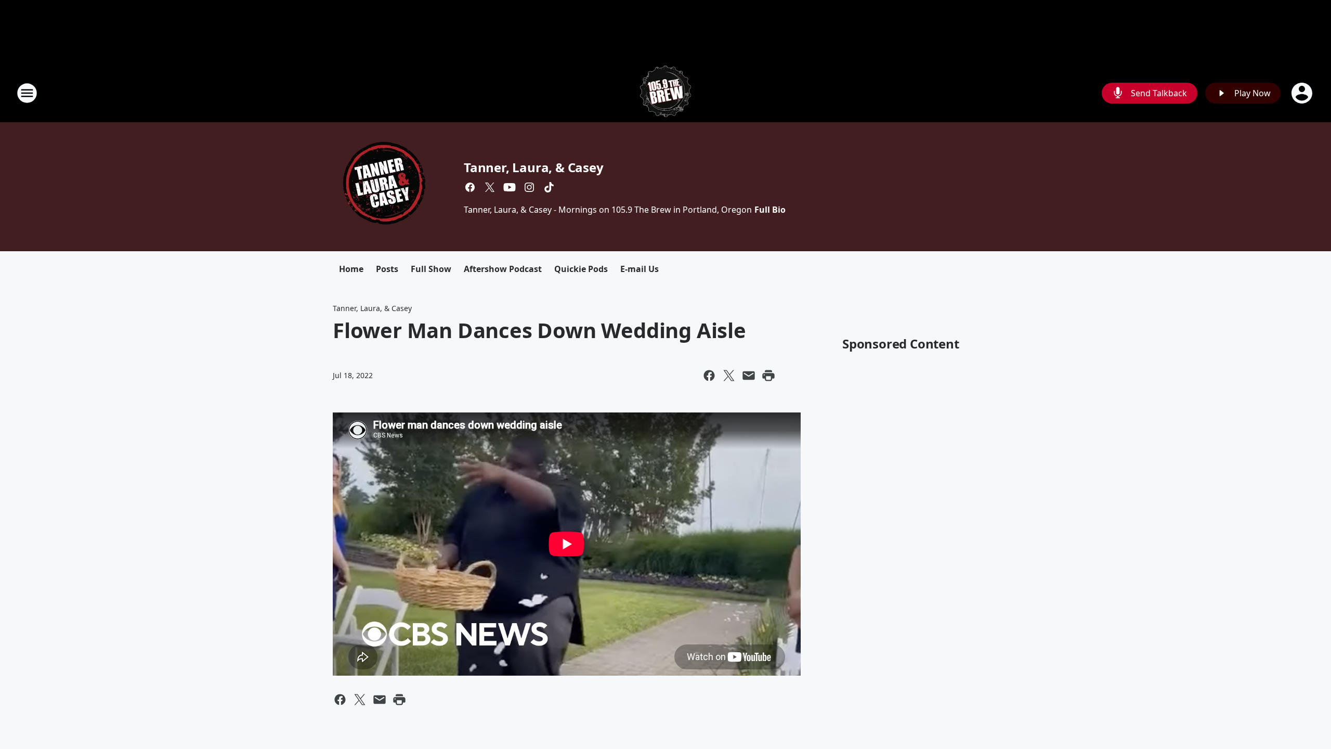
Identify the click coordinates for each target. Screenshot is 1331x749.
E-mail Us (639, 269)
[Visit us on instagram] (529, 187)
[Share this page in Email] (748, 375)
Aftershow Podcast (503, 269)
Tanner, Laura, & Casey (534, 167)
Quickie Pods (581, 269)
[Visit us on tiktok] (549, 187)
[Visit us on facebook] (470, 187)
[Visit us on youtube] (509, 187)
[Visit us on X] (490, 187)
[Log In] (1302, 93)
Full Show (431, 269)
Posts (387, 269)
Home (351, 269)
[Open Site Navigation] (27, 93)
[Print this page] (768, 375)
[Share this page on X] (729, 375)
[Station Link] (665, 93)
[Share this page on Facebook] (709, 375)
